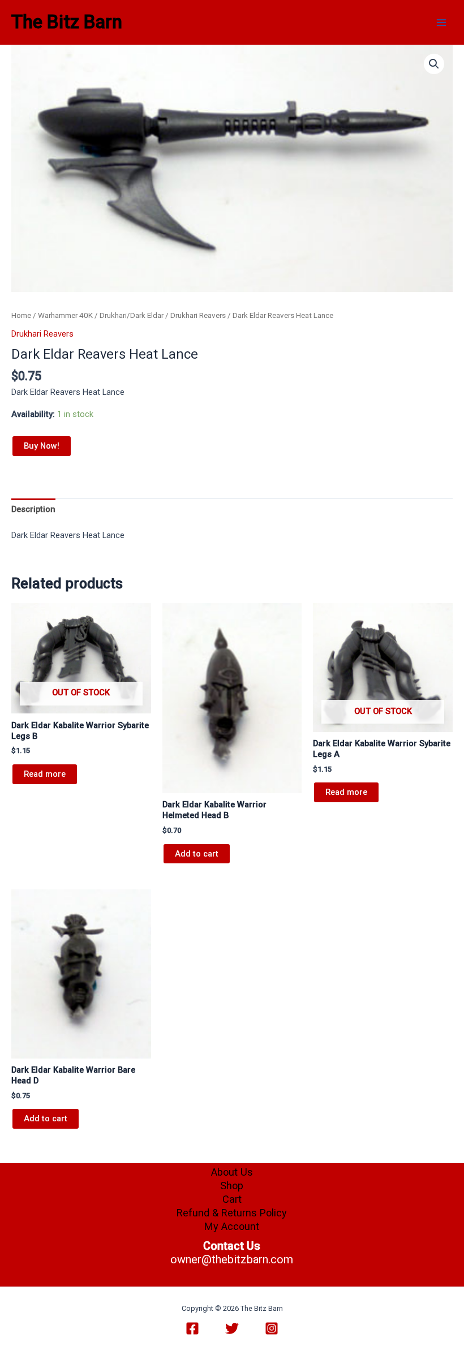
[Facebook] (192, 1328)
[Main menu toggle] (441, 22)
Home (21, 315)
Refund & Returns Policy (232, 1213)
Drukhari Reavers (198, 315)
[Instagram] (271, 1328)
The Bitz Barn (66, 22)
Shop (231, 1185)
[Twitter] (232, 1328)
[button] (434, 64)
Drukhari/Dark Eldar (132, 315)
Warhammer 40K (65, 315)
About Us (232, 1172)
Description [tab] (33, 509)
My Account (231, 1226)
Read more (45, 774)
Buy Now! (41, 446)
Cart (232, 1199)
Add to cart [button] (196, 854)
